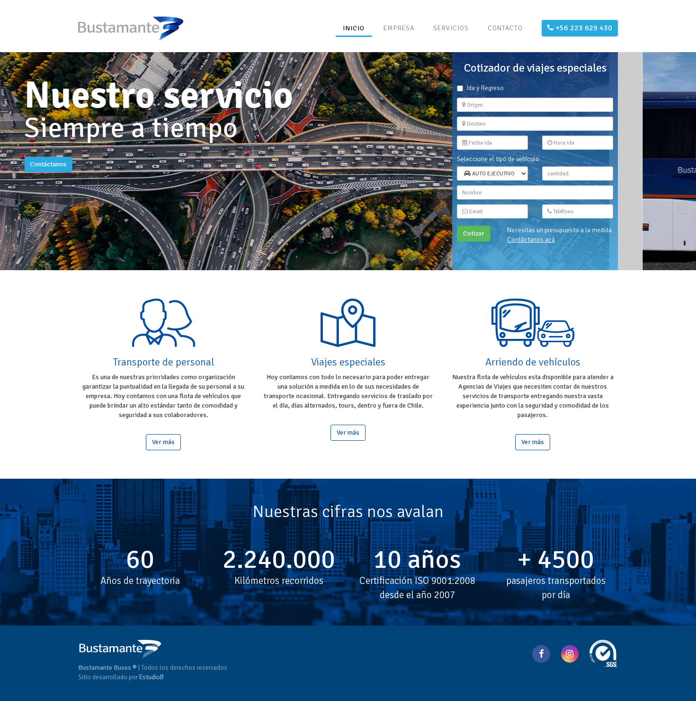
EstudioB (151, 677)
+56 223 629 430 (582, 28)
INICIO (354, 28)
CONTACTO (505, 28)
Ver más (163, 442)
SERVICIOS (451, 28)
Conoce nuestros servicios (122, 194)
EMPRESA (399, 28)
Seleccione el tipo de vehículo (498, 159)
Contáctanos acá (531, 240)
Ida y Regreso (485, 88)
